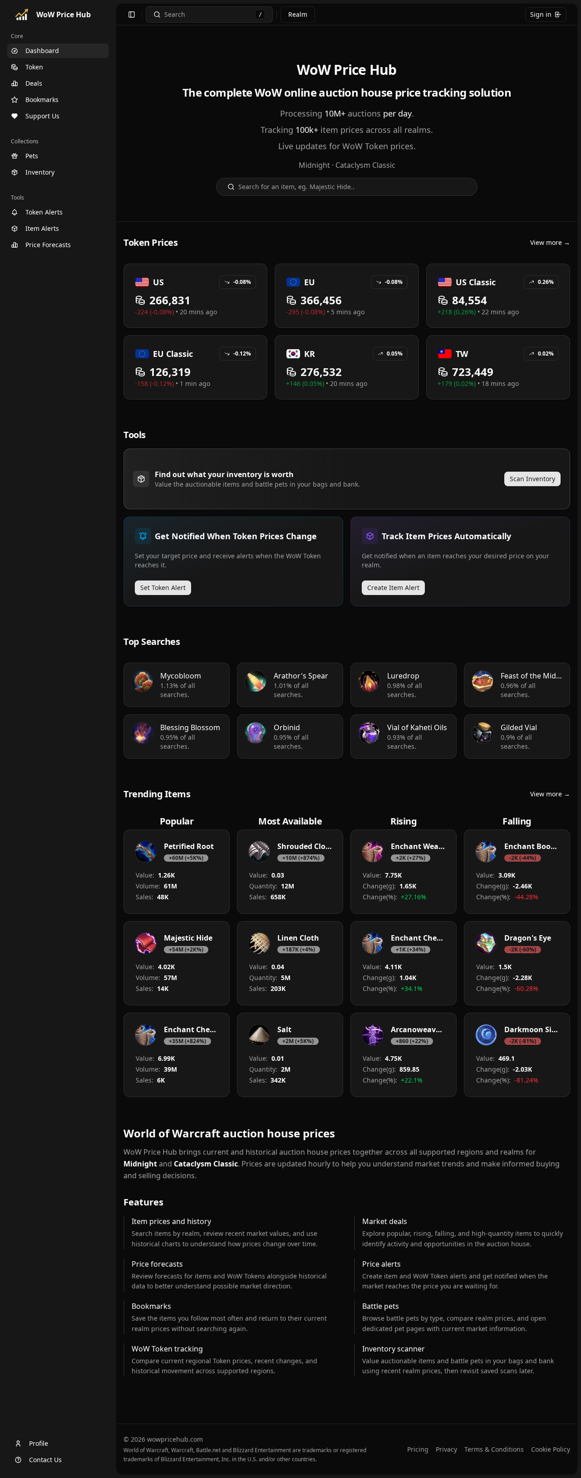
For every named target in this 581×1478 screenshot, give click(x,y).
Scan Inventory (532, 478)
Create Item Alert (393, 587)
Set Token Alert (163, 587)
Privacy (446, 1449)
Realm (297, 14)
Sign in (540, 14)
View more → (550, 242)
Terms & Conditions (494, 1449)
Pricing (417, 1449)
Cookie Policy (550, 1449)
